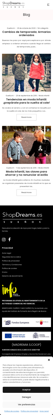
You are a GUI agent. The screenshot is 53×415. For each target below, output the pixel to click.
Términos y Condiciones (12, 264)
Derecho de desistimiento (12, 276)
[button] (49, 360)
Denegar (26, 397)
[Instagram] (4, 240)
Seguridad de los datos (11, 257)
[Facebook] (9, 240)
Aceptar (26, 389)
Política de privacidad (29, 411)
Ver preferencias (26, 404)
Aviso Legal (44, 411)
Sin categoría (43, 28)
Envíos (4, 272)
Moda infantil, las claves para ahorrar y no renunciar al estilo (26, 173)
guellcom (10, 28)
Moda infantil (44, 95)
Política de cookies (11, 411)
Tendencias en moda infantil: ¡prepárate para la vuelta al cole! (26, 101)
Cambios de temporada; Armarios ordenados (26, 33)
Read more (26, 117)
